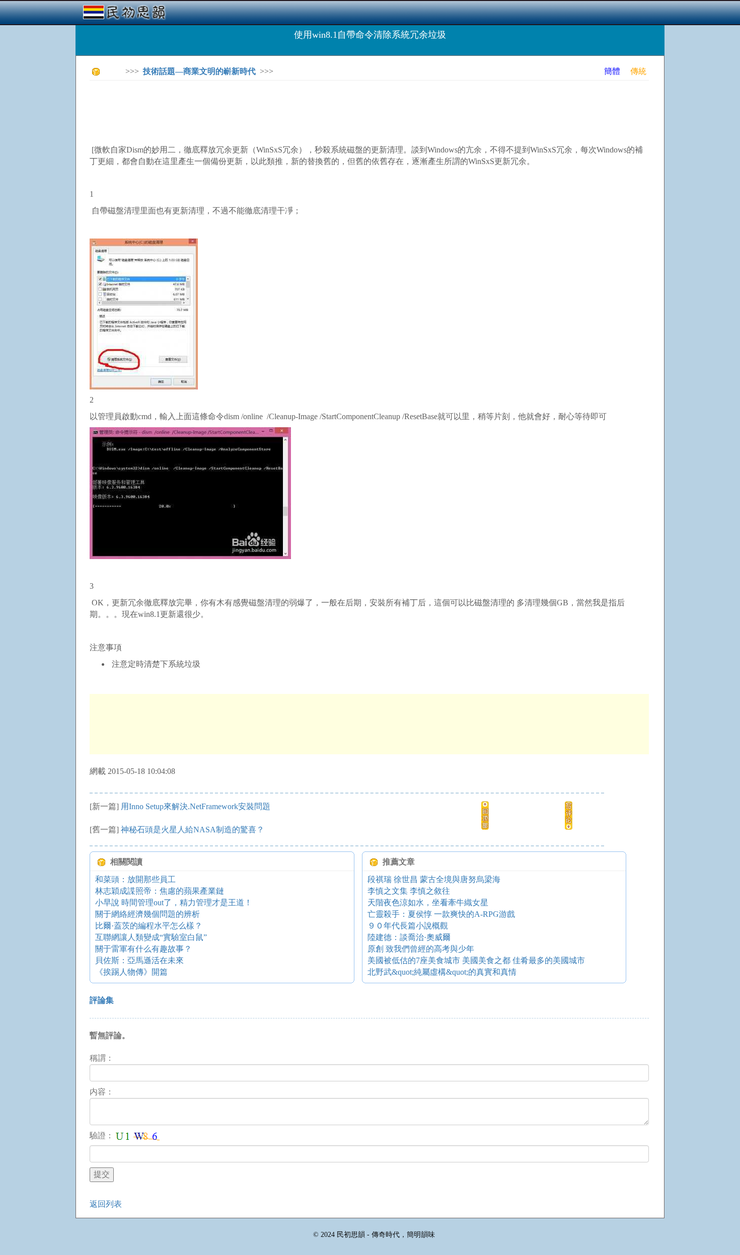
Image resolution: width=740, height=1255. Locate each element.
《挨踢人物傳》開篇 (131, 972)
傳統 (638, 71)
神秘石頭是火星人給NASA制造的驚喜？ (192, 829)
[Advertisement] (273, 110)
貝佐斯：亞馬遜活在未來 (139, 960)
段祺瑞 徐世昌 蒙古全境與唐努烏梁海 (433, 879)
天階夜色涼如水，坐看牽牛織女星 (427, 902)
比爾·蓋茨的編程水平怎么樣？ (148, 925)
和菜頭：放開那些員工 (135, 879)
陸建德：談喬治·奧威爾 (409, 937)
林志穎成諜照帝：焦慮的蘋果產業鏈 (159, 891)
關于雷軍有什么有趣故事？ (143, 949)
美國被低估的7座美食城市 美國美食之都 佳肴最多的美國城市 (476, 960)
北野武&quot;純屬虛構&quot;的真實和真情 (441, 972)
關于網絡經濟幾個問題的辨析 (147, 914)
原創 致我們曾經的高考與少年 (420, 949)
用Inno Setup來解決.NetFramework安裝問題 (195, 806)
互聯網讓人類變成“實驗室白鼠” (151, 937)
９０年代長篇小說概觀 (407, 925)
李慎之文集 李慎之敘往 (408, 891)
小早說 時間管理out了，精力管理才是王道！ (173, 902)
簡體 (612, 71)
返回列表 (106, 1204)
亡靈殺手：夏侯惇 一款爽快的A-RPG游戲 (441, 914)
